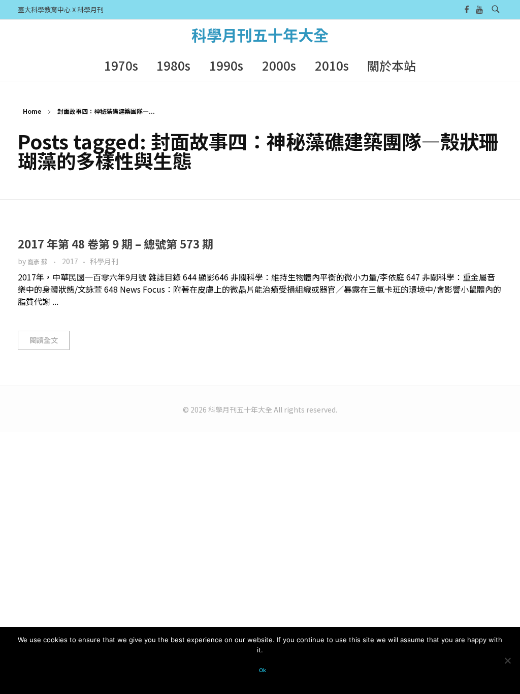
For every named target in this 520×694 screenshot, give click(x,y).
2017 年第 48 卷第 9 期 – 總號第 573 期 (115, 243)
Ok (262, 670)
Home (32, 111)
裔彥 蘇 (38, 261)
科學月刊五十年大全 (260, 34)
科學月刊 (104, 261)
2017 (70, 261)
